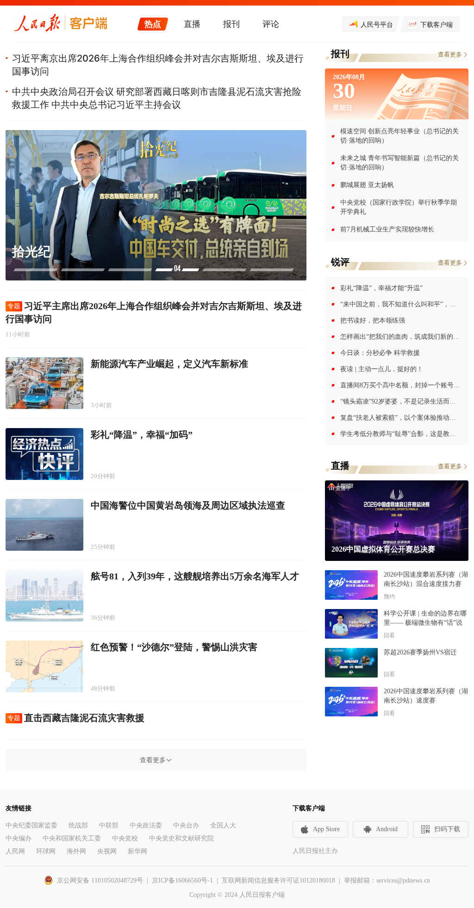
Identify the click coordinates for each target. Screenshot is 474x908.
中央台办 (186, 825)
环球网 (46, 851)
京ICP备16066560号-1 (182, 880)
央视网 (107, 851)
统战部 (78, 825)
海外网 (76, 851)
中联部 (108, 825)
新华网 (137, 851)
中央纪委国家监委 (31, 825)
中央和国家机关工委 (72, 838)
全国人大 (223, 825)
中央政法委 (146, 825)
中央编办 (18, 838)
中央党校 (125, 838)
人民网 (15, 851)
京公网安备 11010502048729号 (100, 880)
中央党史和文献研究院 (181, 838)
